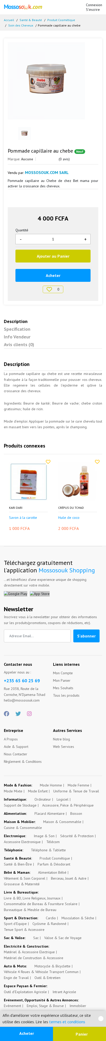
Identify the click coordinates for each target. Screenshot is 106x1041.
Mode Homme (51, 785)
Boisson (76, 813)
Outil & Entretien (47, 977)
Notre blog (61, 739)
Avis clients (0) (19, 344)
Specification (17, 329)
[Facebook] (6, 714)
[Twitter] (18, 714)
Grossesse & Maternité (22, 884)
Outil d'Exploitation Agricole (25, 992)
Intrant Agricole (64, 992)
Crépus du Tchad (71, 508)
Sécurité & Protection (77, 836)
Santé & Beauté (31, 20)
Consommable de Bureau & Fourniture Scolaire (40, 904)
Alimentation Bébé (52, 872)
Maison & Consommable (62, 821)
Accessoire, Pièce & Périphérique (68, 805)
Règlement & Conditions (23, 761)
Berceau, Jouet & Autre (68, 878)
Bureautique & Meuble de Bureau (30, 909)
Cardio (51, 918)
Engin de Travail (16, 977)
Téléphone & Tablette (48, 850)
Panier (81, 1034)
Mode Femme (78, 785)
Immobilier (77, 1005)
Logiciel (62, 799)
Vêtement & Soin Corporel (24, 878)
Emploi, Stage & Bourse (45, 1005)
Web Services (63, 746)
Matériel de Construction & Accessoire (33, 958)
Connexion (94, 5)
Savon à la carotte (23, 517)
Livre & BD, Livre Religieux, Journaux (32, 898)
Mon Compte (63, 673)
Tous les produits (66, 695)
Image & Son (44, 836)
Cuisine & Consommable (23, 827)
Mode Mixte (13, 791)
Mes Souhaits (63, 688)
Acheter (26, 1033)
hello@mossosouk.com (22, 700)
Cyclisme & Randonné (49, 923)
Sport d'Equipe (15, 923)
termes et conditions (67, 1021)
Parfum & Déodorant (54, 864)
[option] (53, 80)
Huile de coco (69, 517)
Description (16, 321)
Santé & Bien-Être (18, 864)
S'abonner (86, 635)
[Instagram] (29, 714)
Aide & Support (16, 746)
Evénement (12, 1005)
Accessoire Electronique (22, 841)
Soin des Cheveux (20, 25)
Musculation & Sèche (77, 918)
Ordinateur (42, 799)
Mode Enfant (38, 791)
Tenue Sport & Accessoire (24, 929)
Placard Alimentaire (49, 813)
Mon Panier (61, 680)
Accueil (9, 20)
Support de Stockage (20, 805)
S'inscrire (93, 9)
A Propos (11, 739)
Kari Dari (15, 508)
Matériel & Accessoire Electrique (29, 952)
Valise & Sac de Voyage (63, 937)
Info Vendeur (17, 337)
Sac (36, 937)
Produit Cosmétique (61, 20)
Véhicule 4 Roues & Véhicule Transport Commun (41, 971)
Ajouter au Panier (53, 256)
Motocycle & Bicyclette (52, 966)
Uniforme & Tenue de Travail (76, 791)
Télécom (53, 841)
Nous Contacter (15, 754)
